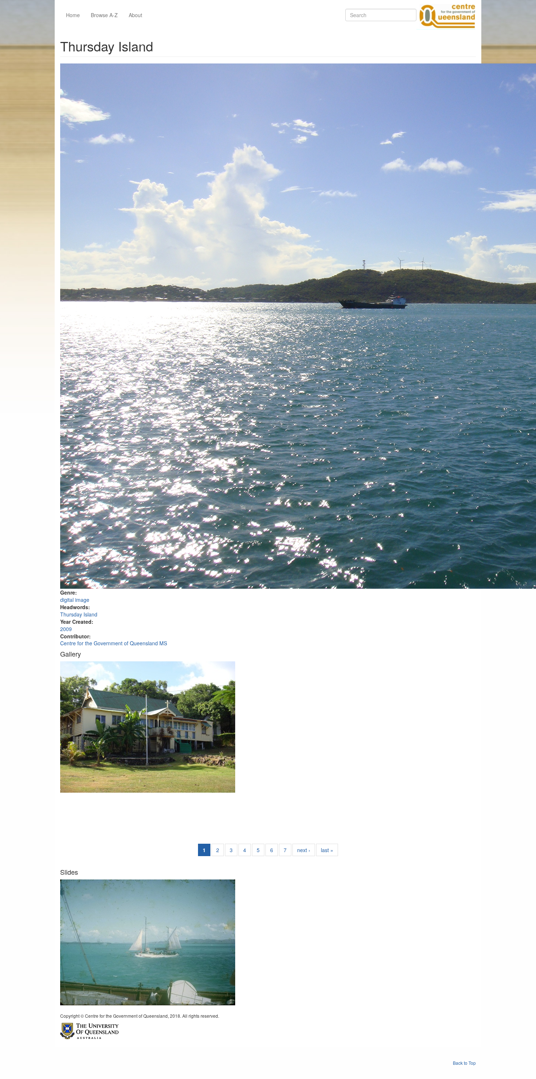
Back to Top (464, 1063)
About (135, 15)
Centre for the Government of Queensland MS (113, 643)
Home (73, 15)
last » (327, 850)
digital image (74, 599)
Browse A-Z (104, 15)
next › (303, 850)
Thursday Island (78, 614)
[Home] (445, 15)
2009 (66, 629)
